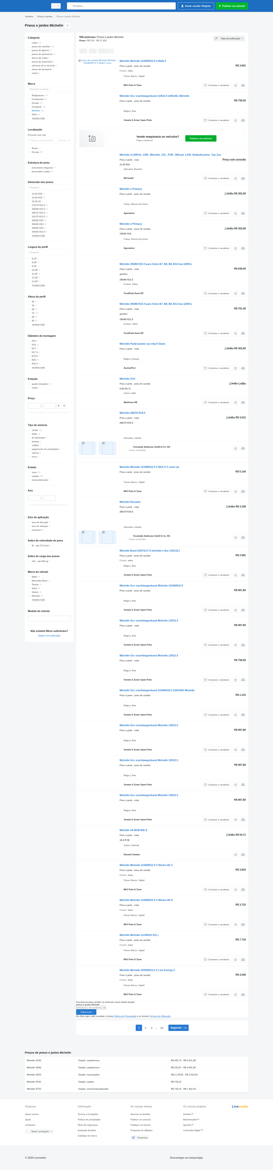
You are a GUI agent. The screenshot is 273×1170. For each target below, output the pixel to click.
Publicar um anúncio (201, 138)
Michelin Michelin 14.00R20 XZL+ (139, 935)
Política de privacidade (89, 1119)
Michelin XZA (127, 378)
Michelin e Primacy (131, 189)
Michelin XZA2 (34, 1060)
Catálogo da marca (87, 1135)
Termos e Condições (88, 1114)
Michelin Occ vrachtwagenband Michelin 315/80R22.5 (151, 585)
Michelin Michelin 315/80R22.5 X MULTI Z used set (149, 467)
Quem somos (32, 1114)
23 (161, 1028)
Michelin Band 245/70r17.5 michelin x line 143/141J (150, 550)
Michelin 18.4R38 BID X (133, 830)
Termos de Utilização (160, 1016)
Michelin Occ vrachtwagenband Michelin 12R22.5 (149, 620)
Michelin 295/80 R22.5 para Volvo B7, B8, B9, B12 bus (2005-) (156, 264)
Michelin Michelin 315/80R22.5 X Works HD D (146, 900)
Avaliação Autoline (87, 1130)
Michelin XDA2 (34, 1067)
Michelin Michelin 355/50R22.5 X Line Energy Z (147, 970)
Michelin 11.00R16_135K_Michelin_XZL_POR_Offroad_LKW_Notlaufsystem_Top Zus (170, 154)
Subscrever (86, 1012)
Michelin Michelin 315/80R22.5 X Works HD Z (146, 865)
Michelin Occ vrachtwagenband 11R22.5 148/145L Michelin (154, 96)
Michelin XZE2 (34, 1074)
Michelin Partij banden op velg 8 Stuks (142, 343)
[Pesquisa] (70, 6)
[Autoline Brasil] (36, 6)
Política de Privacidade (125, 1016)
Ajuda (28, 1119)
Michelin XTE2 (34, 1089)
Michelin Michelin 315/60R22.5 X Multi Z (143, 61)
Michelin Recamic (130, 502)
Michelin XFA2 (34, 1081)
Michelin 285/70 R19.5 (132, 413)
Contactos (30, 1125)
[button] (235, 85)
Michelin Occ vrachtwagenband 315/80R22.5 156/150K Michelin (157, 690)
